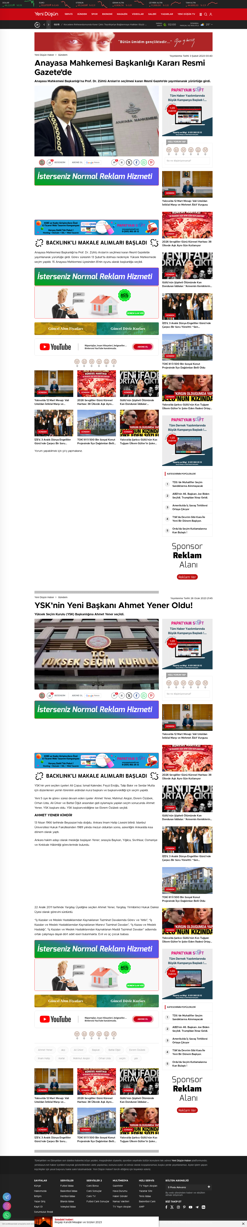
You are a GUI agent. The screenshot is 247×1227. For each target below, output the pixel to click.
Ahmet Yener (45, 1050)
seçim (122, 1058)
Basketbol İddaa (68, 1191)
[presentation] (44, 24)
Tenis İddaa (145, 1196)
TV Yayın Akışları (122, 1207)
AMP (141, 1207)
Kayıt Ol (38, 1207)
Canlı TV (91, 1196)
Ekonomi (107, 14)
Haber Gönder (120, 1196)
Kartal (62, 1058)
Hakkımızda (40, 1191)
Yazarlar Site (145, 1191)
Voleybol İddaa (68, 1207)
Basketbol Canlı (147, 1201)
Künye (37, 1186)
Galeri (152, 14)
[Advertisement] (96, 204)
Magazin (122, 14)
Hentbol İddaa (67, 1196)
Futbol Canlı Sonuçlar (98, 1201)
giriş (64, 451)
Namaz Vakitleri (121, 1201)
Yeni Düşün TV (186, 14)
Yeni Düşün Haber (44, 55)
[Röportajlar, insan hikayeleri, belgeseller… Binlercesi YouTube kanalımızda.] (97, 354)
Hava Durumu (120, 1191)
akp (63, 1050)
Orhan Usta (105, 1058)
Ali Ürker (78, 1050)
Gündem (82, 14)
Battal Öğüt (114, 1050)
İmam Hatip (44, 1058)
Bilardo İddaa (67, 1201)
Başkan (96, 1050)
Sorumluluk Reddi (43, 1212)
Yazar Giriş (39, 1201)
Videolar (138, 14)
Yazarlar (167, 14)
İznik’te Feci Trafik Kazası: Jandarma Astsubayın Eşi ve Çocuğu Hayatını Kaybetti (106, 25)
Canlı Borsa (92, 1186)
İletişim (38, 1196)
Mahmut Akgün (81, 1058)
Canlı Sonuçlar (94, 1191)
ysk (136, 1058)
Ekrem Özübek (137, 1050)
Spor (94, 14)
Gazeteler (118, 1186)
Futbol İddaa (66, 1186)
